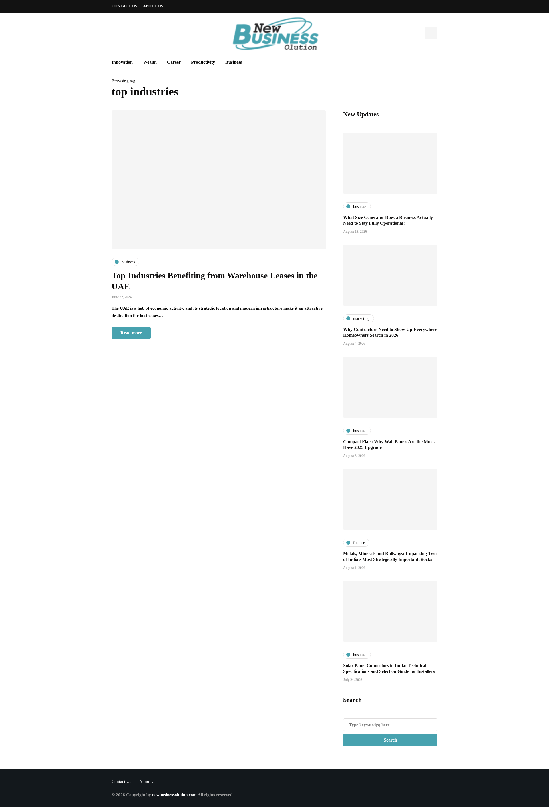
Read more (131, 332)
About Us (153, 6)
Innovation (122, 62)
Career (174, 62)
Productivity (203, 62)
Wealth (150, 62)
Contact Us (124, 6)
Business (233, 62)
